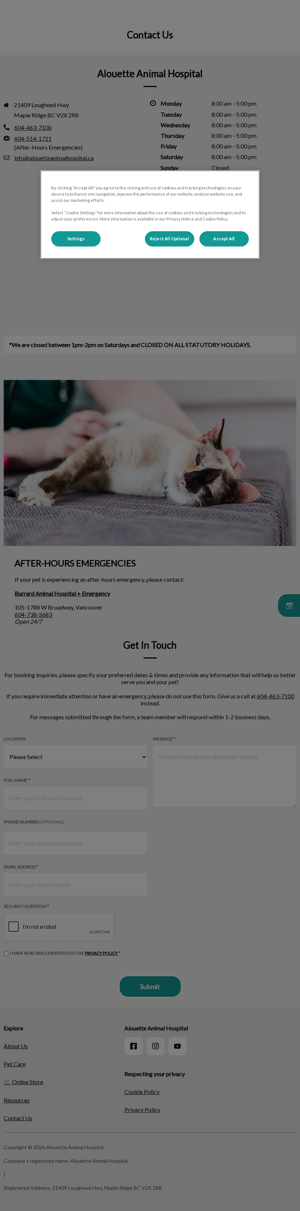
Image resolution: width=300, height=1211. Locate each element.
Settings (76, 239)
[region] (150, 214)
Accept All (224, 239)
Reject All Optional (169, 239)
